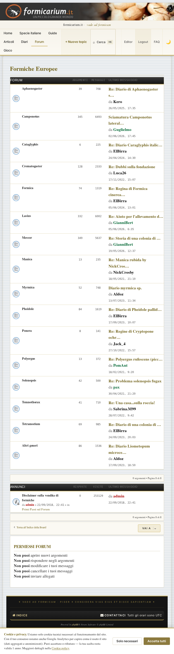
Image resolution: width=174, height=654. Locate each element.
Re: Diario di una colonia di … (135, 424)
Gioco (8, 50)
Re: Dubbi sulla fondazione (132, 167)
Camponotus (30, 116)
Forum (39, 42)
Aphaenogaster (32, 88)
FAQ (157, 42)
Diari (24, 42)
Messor (27, 237)
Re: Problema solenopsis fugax (135, 381)
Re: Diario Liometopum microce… (129, 449)
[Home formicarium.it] (87, 11)
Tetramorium (31, 423)
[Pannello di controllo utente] (118, 42)
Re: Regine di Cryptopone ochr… (131, 334)
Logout (143, 42)
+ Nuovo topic (76, 42)
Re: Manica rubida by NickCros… (127, 263)
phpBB (75, 624)
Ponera (27, 330)
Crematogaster (32, 166)
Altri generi (30, 445)
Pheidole (28, 308)
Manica (27, 259)
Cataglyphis (30, 144)
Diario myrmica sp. (125, 288)
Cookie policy (60, 648)
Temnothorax (31, 402)
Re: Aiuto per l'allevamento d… (136, 216)
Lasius (26, 215)
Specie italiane (30, 33)
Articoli (9, 42)
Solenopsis (29, 380)
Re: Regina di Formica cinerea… (128, 191)
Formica (27, 187)
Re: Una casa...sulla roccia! (132, 403)
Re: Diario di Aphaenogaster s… (133, 92)
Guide (52, 33)
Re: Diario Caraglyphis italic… (135, 145)
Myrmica (28, 287)
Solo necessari (127, 641)
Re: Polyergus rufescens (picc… (136, 359)
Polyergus (28, 358)
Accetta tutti (156, 641)
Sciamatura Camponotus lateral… (130, 120)
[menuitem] (113, 615)
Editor (128, 42)
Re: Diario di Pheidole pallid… (135, 309)
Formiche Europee (34, 68)
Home (8, 33)
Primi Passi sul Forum (36, 509)
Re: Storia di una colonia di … (135, 238)
